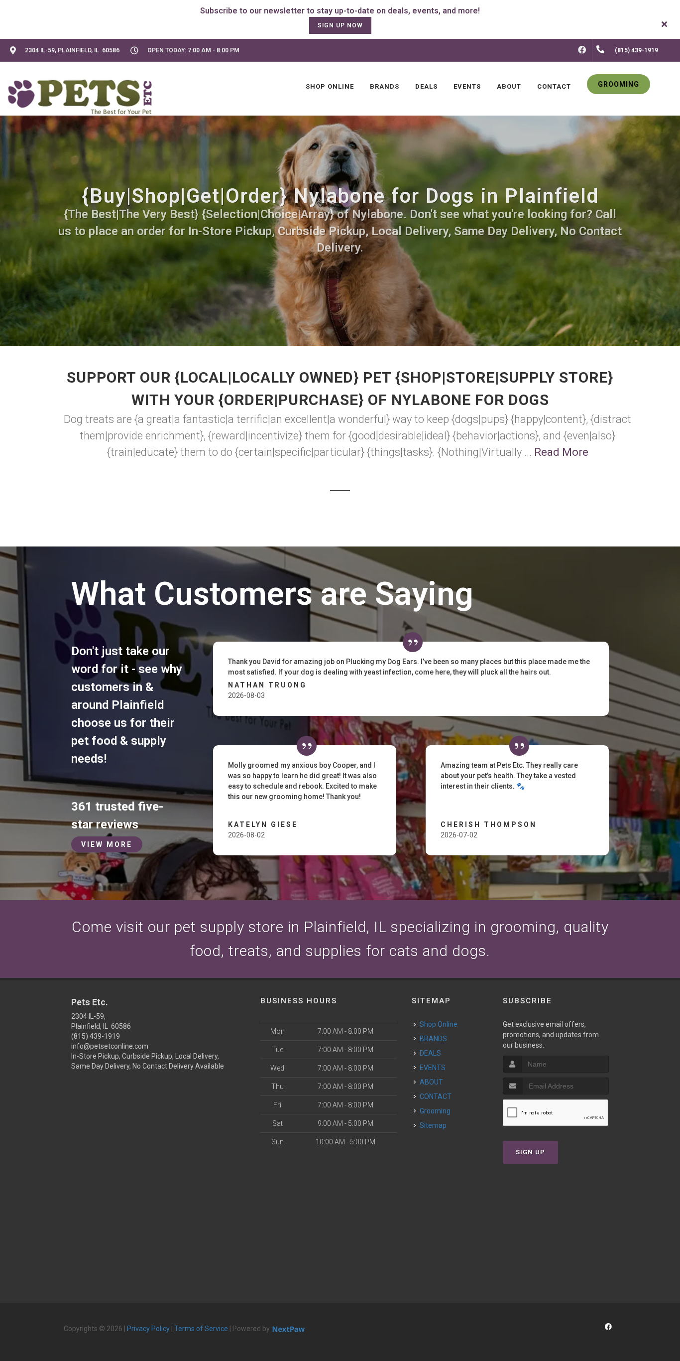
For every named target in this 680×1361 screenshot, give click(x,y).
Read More (561, 452)
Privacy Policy (148, 1329)
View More (106, 844)
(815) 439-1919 (95, 1036)
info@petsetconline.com (109, 1046)
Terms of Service (201, 1329)
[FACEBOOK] (582, 50)
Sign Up (530, 1152)
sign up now (340, 25)
